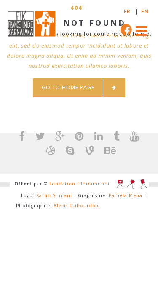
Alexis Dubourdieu (77, 206)
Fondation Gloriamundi (79, 184)
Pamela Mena (125, 195)
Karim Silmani (54, 195)
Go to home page (68, 87)
